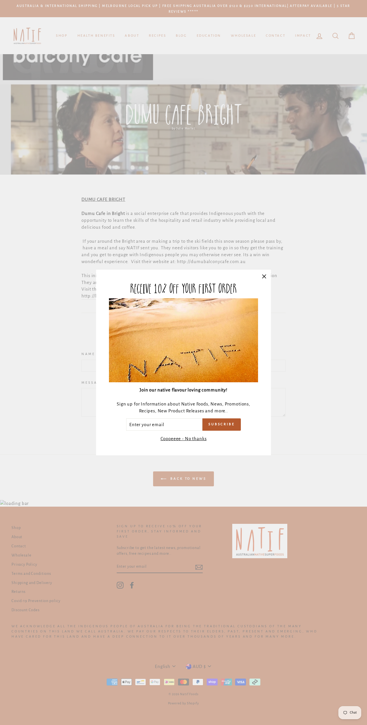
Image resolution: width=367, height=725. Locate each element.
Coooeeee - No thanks (184, 438)
